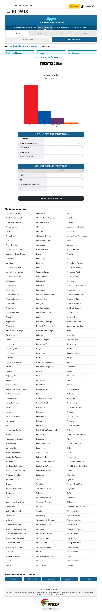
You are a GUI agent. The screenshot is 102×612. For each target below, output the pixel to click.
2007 (84, 33)
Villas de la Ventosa (13, 556)
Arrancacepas (72, 245)
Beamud (39, 254)
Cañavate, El (40, 281)
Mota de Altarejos (42, 389)
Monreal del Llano (12, 385)
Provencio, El (11, 443)
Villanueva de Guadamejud (16, 534)
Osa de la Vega (72, 403)
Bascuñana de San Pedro (15, 254)
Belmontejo (40, 258)
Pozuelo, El (40, 439)
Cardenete (10, 290)
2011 (62, 33)
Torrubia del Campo (13, 489)
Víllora (69, 556)
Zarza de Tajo (41, 565)
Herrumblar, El (41, 344)
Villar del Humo (72, 538)
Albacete (13, 579)
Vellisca (9, 520)
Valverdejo (10, 516)
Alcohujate (40, 227)
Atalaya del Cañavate (14, 249)
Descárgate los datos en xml (51, 198)
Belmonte (9, 258)
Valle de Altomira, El (13, 511)
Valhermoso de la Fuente (76, 507)
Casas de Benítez (12, 295)
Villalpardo (40, 529)
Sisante (69, 471)
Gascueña (9, 340)
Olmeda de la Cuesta (44, 398)
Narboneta (71, 394)
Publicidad (31, 592)
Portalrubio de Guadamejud (46, 430)
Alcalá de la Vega (42, 222)
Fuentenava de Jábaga (44, 331)
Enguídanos (10, 322)
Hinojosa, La (71, 344)
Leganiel (70, 371)
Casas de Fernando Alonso (46, 295)
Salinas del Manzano (13, 457)
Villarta (39, 552)
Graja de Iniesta (72, 340)
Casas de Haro (41, 299)
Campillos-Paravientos (14, 272)
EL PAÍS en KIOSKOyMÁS (45, 594)
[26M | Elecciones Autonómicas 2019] (51, 20)
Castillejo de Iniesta (74, 304)
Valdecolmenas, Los (43, 498)
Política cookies (66, 592)
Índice (57, 594)
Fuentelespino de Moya (14, 331)
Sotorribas (40, 475)
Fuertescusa (10, 335)
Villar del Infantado (13, 543)
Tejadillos (70, 480)
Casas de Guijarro (12, 299)
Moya (38, 394)
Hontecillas (40, 353)
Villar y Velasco (72, 552)
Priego (69, 439)
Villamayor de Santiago (75, 529)
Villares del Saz (72, 547)
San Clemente (11, 462)
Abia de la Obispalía (13, 213)
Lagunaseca (71, 367)
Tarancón (9, 480)
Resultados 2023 (29, 27)
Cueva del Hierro (73, 317)
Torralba (39, 484)
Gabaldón (39, 335)
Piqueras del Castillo (13, 430)
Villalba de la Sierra (43, 525)
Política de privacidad (52, 592)
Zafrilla (8, 565)
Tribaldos (39, 493)
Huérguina (70, 358)
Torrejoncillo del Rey (74, 484)
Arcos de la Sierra (12, 245)
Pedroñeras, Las (73, 416)
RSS (61, 594)
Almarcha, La (71, 231)
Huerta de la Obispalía (14, 362)
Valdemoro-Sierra (43, 502)
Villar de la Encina (43, 538)
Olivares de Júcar (12, 398)
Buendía (39, 268)
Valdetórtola (10, 507)
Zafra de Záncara (73, 561)
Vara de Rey (40, 516)
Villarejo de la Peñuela (14, 547)
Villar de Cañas (72, 534)
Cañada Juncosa (73, 277)
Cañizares (40, 286)
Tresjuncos (10, 493)
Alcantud (70, 222)
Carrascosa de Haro (74, 290)
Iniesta (8, 367)
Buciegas (39, 263)
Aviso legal (40, 592)
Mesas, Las (10, 380)
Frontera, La (10, 326)
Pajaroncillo (40, 407)
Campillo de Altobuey (74, 268)
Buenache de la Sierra (14, 268)
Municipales (27, 40)
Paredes (70, 412)
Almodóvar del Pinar (43, 236)
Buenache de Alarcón (75, 263)
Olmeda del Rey (72, 398)
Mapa (92, 592)
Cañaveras (71, 281)
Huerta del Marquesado (45, 362)
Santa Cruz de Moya (43, 466)
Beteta (69, 258)
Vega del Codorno (73, 516)
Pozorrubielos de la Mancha (77, 434)
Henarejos (10, 344)
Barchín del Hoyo (73, 249)
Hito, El (38, 349)
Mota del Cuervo (73, 389)
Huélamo (9, 358)
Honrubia (70, 349)
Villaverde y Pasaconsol (45, 556)
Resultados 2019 (45, 27)
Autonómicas (74, 40)
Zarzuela (70, 565)
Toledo (88, 579)
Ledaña (39, 371)
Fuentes (69, 331)
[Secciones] (8, 11)
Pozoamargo (41, 434)
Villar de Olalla (41, 543)
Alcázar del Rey (12, 227)
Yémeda (39, 561)
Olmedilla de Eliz (42, 403)
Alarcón (69, 213)
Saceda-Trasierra (42, 453)
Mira (68, 380)
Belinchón (70, 254)
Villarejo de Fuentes (74, 543)
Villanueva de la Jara (44, 534)
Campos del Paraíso (74, 272)
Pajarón (9, 407)
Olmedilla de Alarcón (14, 403)
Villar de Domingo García (15, 538)
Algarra (9, 231)
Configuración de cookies (80, 592)
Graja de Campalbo (43, 340)
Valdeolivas (71, 502)
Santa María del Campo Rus (77, 466)
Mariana (39, 376)
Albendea (70, 218)
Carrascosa (40, 290)
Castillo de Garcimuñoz (75, 308)
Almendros (10, 236)
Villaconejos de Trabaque (45, 520)
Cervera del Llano (12, 313)
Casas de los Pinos (73, 299)
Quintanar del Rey (12, 448)
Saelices (70, 453)
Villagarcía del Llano (13, 525)
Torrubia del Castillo (43, 489)
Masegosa (70, 376)
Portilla (69, 430)
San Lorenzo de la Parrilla (46, 462)
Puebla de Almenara (43, 443)
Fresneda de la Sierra (74, 322)
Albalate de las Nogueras (45, 218)
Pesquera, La (71, 421)
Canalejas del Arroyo (13, 277)
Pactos (57, 27)
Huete (69, 362)
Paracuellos (40, 412)
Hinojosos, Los (11, 349)
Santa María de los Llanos (15, 471)
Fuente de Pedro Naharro (45, 326)
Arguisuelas (40, 245)
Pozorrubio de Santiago (15, 439)
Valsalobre (40, 511)
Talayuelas (71, 475)
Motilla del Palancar (13, 394)
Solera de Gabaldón (13, 475)
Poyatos (9, 434)
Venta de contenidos (20, 592)
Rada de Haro (41, 448)
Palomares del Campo (75, 407)
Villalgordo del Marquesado (16, 529)
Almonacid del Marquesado (77, 236)
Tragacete (70, 489)
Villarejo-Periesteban (44, 547)
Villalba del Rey (72, 525)
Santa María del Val (43, 471)
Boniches (9, 263)
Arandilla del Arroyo (43, 240)
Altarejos (9, 240)
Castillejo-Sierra (12, 308)
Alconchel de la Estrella (75, 227)
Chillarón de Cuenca (43, 313)
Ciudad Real (32, 579)
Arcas (69, 240)
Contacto (9, 592)
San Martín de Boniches (75, 462)
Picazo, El (9, 425)
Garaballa (70, 335)
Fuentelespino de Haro (75, 326)
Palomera (9, 412)
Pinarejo (39, 425)
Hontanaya (10, 353)
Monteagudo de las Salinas (16, 389)
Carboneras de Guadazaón (76, 286)
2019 (17, 33)
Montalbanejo (41, 385)
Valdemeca (71, 498)
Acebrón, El (40, 213)
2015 (40, 33)
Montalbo (70, 385)
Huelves (39, 358)
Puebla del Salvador (74, 443)
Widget (85, 27)
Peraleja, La (10, 421)
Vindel (8, 561)
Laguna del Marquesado (45, 367)
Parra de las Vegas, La (14, 416)
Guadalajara (69, 579)
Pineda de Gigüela (73, 425)
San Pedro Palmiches (14, 466)
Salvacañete (71, 457)
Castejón (39, 304)
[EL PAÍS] (20, 11)
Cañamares (10, 281)
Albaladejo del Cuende (14, 218)
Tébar (38, 480)
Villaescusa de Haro (74, 520)
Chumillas (70, 313)
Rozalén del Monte (13, 453)
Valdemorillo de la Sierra (15, 502)
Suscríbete (74, 6)
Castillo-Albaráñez (43, 308)
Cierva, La (9, 317)
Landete (9, 371)
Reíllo (69, 448)
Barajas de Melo (42, 249)
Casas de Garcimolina (75, 295)
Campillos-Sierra (42, 272)
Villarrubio (10, 552)
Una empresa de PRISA (50, 602)
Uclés (69, 493)
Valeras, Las (40, 507)
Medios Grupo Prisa (50, 609)
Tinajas (8, 484)
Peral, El (39, 421)
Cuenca (39, 317)
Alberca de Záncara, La (14, 222)
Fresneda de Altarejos (44, 322)
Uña (7, 498)
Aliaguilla (39, 231)
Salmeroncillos (41, 457)
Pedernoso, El (41, 416)
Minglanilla (40, 380)
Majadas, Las (11, 376)
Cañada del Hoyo (42, 277)
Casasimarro (11, 304)
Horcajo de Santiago (74, 353)
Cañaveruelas (11, 286)
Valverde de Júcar (73, 511)
